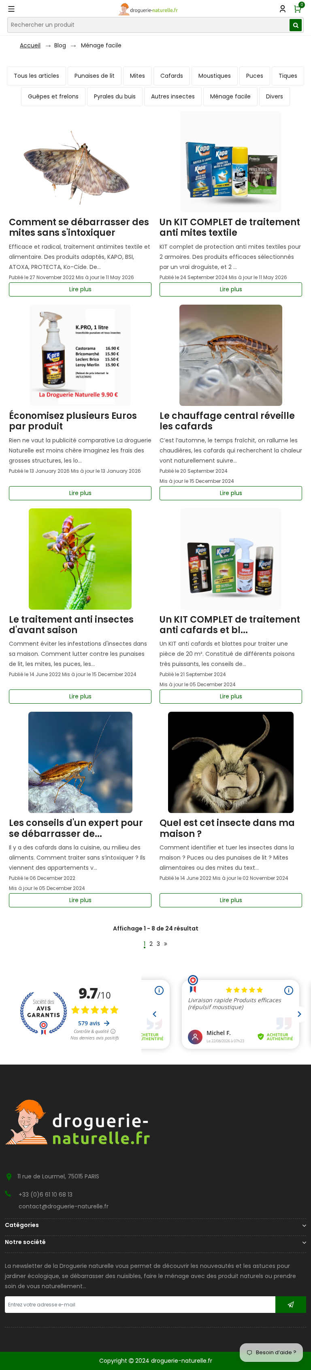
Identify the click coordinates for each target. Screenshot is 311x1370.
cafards (171, 76)
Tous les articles (36, 76)
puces (254, 76)
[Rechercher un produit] (296, 25)
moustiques (214, 76)
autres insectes (173, 96)
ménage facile (230, 96)
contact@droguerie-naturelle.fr (64, 1206)
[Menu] (12, 9)
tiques (288, 76)
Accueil (30, 45)
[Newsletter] (290, 1304)
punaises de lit (95, 76)
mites (137, 76)
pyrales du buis (115, 96)
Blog (60, 45)
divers (274, 96)
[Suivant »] (165, 944)
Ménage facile (101, 45)
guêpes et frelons (53, 96)
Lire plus (80, 289)
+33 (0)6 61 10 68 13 (45, 1195)
